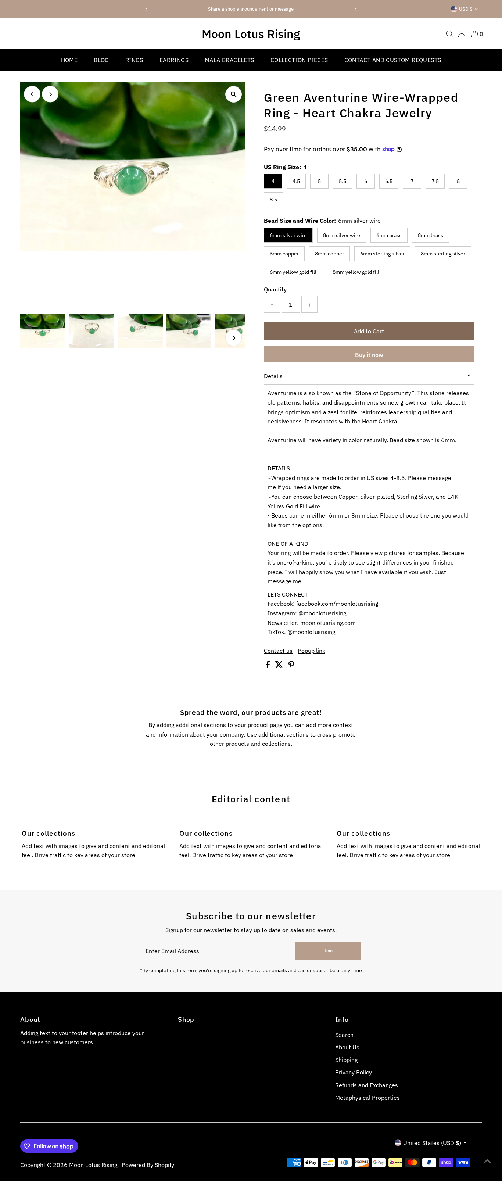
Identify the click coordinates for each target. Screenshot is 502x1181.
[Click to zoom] (233, 94)
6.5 (388, 181)
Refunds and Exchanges (366, 1085)
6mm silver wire (288, 235)
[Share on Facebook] (268, 666)
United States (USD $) (432, 1142)
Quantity (275, 289)
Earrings (174, 60)
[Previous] (147, 9)
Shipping (346, 1059)
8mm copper (329, 253)
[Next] (355, 9)
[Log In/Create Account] (461, 34)
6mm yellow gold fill (293, 272)
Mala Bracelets (229, 60)
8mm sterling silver (443, 253)
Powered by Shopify (148, 1165)
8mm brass (430, 235)
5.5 (342, 181)
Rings (134, 60)
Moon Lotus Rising (251, 34)
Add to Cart (369, 331)
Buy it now (369, 354)
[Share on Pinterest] (291, 666)
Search (344, 1034)
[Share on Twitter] (280, 666)
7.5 (435, 181)
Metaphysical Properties (367, 1097)
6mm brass (389, 235)
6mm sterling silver (382, 253)
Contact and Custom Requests (392, 60)
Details (273, 376)
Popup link (311, 651)
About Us (347, 1047)
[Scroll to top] (487, 1160)
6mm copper (284, 253)
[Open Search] (449, 34)
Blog (101, 60)
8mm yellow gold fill (356, 272)
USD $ (466, 9)
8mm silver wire (341, 235)
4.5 (296, 181)
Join (328, 951)
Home (69, 60)
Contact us (278, 651)
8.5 (273, 199)
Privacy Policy (353, 1072)
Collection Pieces (299, 60)
